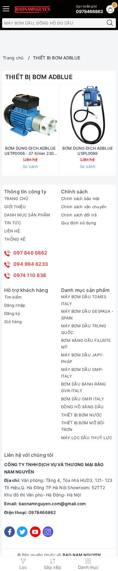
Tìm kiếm (12, 297)
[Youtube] (35, 531)
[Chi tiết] (59, 115)
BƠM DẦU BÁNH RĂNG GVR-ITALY (83, 387)
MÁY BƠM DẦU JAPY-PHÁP (82, 358)
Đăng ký (12, 313)
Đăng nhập (14, 305)
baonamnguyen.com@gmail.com (52, 503)
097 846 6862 (30, 253)
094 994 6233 (30, 264)
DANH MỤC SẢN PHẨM (27, 214)
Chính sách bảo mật (80, 198)
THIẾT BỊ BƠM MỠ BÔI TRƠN (82, 426)
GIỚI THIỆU (15, 206)
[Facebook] (9, 531)
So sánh (30, 166)
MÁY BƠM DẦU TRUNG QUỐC (83, 329)
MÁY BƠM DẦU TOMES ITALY (83, 300)
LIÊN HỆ (12, 231)
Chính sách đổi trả (79, 214)
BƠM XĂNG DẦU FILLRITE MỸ (86, 343)
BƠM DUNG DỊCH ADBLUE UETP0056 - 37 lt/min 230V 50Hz (30, 151)
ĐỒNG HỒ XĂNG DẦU (82, 406)
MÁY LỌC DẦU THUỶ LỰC (86, 437)
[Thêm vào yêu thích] (15, 115)
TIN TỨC (12, 222)
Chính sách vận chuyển (84, 206)
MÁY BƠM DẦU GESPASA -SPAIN (87, 314)
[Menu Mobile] (6, 8)
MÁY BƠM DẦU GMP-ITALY (82, 373)
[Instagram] (48, 531)
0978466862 (42, 512)
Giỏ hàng (13, 321)
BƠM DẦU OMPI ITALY (82, 398)
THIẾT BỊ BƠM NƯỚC (81, 414)
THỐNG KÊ (14, 239)
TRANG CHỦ (16, 198)
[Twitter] (22, 531)
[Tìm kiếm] (110, 23)
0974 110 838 (29, 275)
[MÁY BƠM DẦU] (32, 9)
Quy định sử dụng (78, 222)
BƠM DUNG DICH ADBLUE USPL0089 (87, 151)
